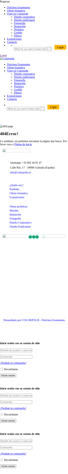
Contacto (12, 42)
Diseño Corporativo (20, 222)
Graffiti (18, 32)
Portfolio (14, 189)
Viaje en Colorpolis (17, 13)
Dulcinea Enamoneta (18, 7)
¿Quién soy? (16, 185)
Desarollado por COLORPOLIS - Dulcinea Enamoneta (34, 320)
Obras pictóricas (18, 206)
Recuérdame (10, 369)
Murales (14, 210)
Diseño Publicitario (20, 226)
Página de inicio (23, 144)
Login (60, 47)
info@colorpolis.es (20, 172)
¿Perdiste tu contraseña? (13, 362)
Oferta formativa (16, 10)
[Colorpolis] (17, 151)
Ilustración (19, 26)
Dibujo (18, 35)
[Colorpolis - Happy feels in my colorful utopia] (7, 58)
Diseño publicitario (24, 20)
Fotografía (19, 23)
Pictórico (19, 29)
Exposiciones (14, 38)
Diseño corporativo (24, 16)
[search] (49, 49)
